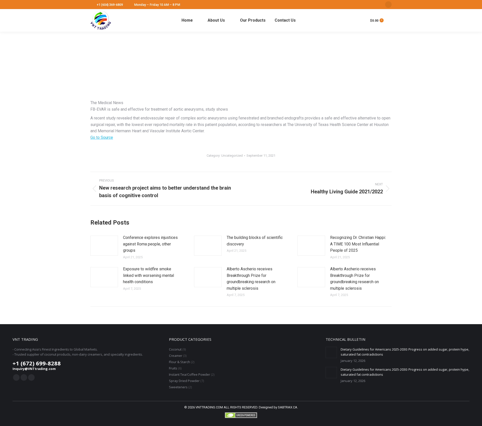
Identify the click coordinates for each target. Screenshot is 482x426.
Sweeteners (178, 387)
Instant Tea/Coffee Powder (189, 374)
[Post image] (104, 246)
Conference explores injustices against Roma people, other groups (150, 244)
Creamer (175, 355)
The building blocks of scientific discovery (255, 240)
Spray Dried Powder (184, 380)
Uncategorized (232, 155)
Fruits (173, 368)
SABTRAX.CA (287, 407)
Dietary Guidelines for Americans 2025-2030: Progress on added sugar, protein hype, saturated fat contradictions (405, 352)
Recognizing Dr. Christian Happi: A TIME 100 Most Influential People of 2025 (358, 244)
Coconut (175, 349)
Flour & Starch (179, 362)
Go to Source (101, 137)
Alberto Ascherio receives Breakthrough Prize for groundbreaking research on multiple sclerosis (251, 279)
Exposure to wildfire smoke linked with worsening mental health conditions (148, 275)
